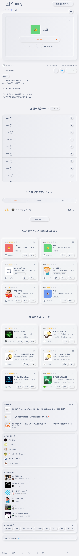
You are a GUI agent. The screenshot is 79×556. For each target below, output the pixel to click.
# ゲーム (54, 529)
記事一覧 (71, 404)
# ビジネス (8, 529)
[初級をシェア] (62, 70)
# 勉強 (16, 529)
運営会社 (4, 553)
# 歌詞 (46, 529)
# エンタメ (69, 529)
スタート (39, 39)
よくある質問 (40, 553)
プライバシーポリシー (26, 553)
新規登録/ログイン (62, 4)
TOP (3, 10)
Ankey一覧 (9, 10)
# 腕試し (5, 76)
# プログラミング (26, 529)
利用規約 (14, 553)
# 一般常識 (38, 529)
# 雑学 (61, 529)
